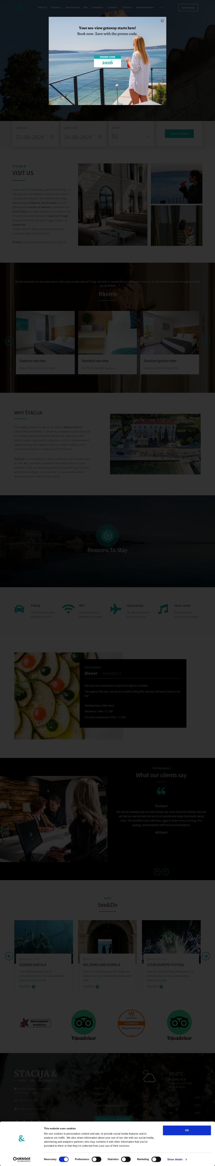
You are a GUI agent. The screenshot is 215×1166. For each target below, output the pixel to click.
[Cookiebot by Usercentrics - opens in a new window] (21, 1159)
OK (187, 1130)
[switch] (96, 1159)
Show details (175, 1159)
